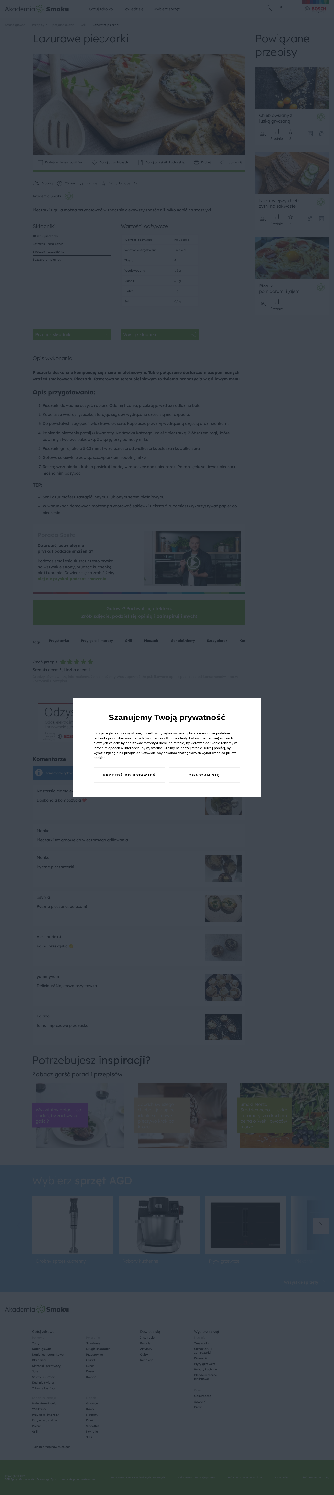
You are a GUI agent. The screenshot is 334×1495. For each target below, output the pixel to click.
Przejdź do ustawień (129, 775)
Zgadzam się (204, 775)
